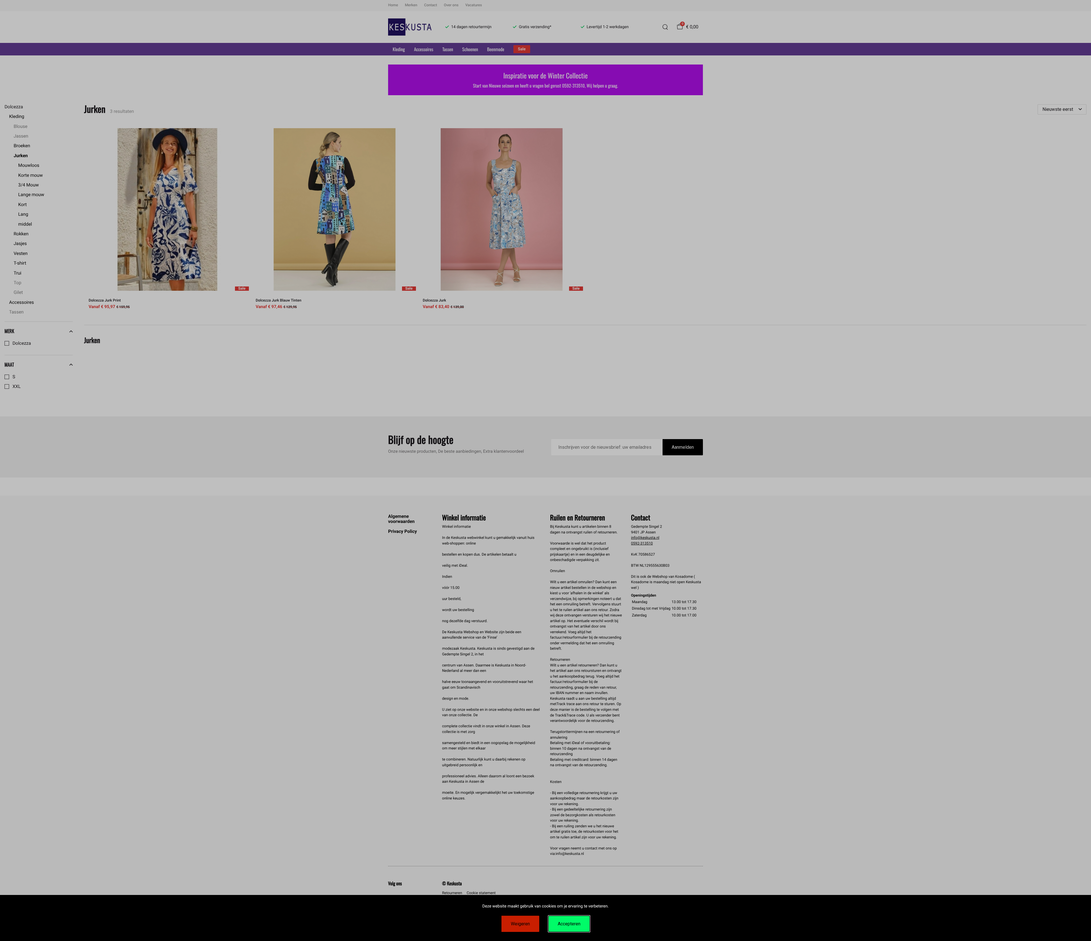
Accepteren (569, 924)
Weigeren (520, 924)
